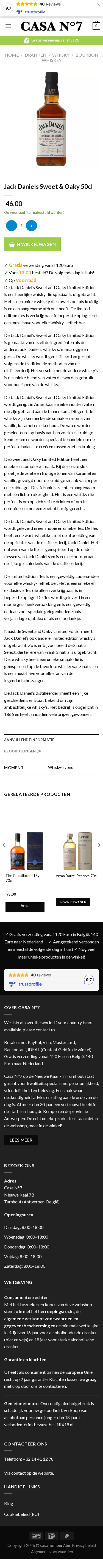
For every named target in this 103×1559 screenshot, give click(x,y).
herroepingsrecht (56, 1311)
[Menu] (8, 26)
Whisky (60, 54)
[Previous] (4, 856)
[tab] (51, 739)
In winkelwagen (35, 244)
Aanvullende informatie (29, 740)
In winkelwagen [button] (25, 909)
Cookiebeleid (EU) (21, 1514)
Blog (8, 1503)
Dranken (35, 54)
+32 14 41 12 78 (38, 1458)
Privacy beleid (84, 1545)
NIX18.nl (65, 1424)
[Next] (99, 856)
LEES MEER (21, 1139)
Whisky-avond (60, 767)
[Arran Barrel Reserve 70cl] (77, 853)
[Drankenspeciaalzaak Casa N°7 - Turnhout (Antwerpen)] (51, 26)
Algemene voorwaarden (52, 1551)
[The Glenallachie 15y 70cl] (26, 853)
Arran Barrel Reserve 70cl (77, 876)
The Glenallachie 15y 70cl (22, 878)
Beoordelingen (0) (22, 751)
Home (12, 54)
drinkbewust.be (39, 1424)
